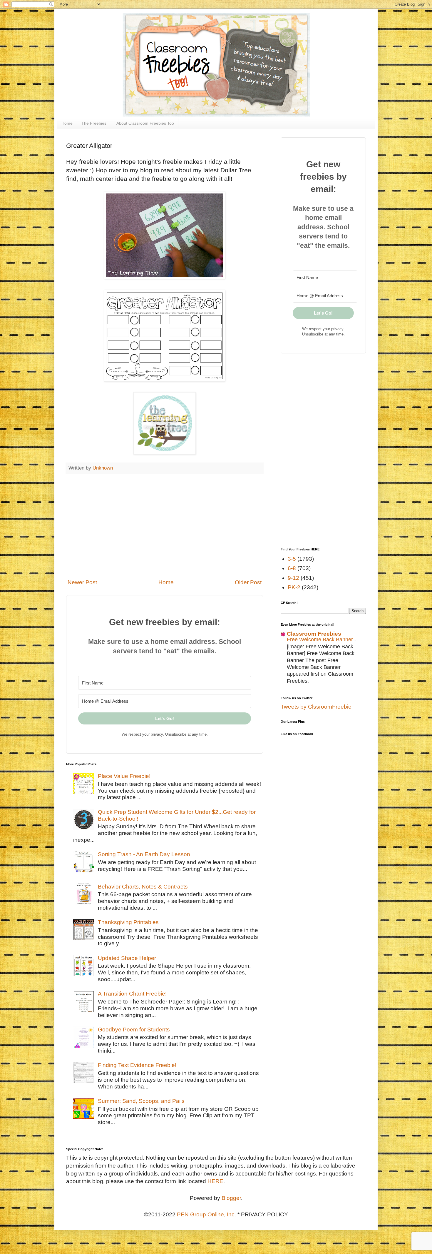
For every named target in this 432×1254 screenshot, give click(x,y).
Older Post (248, 582)
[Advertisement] (164, 526)
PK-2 (294, 587)
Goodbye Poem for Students (134, 1029)
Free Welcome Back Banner (320, 639)
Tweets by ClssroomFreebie (316, 707)
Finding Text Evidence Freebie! (137, 1065)
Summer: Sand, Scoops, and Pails (141, 1101)
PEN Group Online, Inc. (206, 1214)
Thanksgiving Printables (128, 922)
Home (67, 123)
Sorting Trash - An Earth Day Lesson (144, 854)
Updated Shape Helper (127, 958)
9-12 (293, 578)
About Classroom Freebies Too (145, 123)
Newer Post (82, 582)
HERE (215, 1181)
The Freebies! (94, 123)
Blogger (231, 1198)
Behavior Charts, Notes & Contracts (143, 887)
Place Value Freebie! (124, 776)
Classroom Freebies (314, 634)
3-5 (292, 559)
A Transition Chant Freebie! (132, 994)
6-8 (292, 568)
